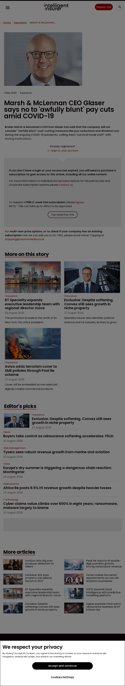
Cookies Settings (62, 677)
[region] (62, 663)
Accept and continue (62, 665)
